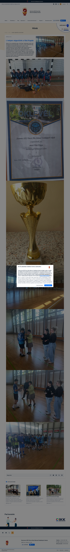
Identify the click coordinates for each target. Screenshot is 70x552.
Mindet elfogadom (48, 285)
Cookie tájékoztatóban (44, 275)
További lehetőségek (39, 285)
